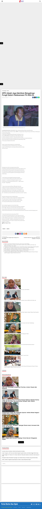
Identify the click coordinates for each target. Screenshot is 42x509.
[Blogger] (24, 234)
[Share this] (33, 97)
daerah (8, 228)
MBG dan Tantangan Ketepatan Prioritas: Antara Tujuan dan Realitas (16, 243)
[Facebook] (16, 234)
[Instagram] (20, 234)
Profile (19, 507)
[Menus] (2, 1)
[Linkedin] (22, 234)
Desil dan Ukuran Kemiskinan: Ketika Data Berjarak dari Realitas (13, 451)
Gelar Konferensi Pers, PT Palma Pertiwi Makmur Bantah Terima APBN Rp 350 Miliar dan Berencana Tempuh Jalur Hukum (20, 245)
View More (21, 442)
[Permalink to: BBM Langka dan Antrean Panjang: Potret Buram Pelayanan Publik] (12, 328)
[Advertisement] (6, 23)
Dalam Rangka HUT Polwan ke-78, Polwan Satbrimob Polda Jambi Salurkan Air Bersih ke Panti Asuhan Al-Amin (20, 455)
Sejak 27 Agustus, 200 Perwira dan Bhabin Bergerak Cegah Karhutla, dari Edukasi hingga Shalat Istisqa (20, 453)
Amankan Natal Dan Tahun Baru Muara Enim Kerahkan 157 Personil (32, 237)
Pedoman (23, 507)
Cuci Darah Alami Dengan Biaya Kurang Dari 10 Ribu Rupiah (10, 237)
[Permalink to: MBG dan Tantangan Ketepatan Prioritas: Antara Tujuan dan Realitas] (12, 284)
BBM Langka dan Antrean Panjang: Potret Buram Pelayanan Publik (16, 248)
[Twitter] (18, 234)
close (1, 43)
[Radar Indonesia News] (21, 1)
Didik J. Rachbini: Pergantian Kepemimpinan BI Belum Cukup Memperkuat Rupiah (16, 459)
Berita (3, 97)
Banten (4, 228)
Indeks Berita (28, 507)
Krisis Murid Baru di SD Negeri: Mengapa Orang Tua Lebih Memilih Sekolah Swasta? (19, 249)
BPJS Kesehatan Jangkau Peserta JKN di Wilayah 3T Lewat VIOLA (16, 250)
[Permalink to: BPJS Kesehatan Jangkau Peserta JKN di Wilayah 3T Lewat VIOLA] (12, 349)
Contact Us (15, 507)
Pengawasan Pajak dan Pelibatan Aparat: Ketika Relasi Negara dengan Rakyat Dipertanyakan (21, 246)
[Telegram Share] (37, 97)
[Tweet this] (35, 97)
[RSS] (26, 234)
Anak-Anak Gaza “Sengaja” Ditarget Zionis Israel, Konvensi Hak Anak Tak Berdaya (19, 247)
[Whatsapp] (39, 97)
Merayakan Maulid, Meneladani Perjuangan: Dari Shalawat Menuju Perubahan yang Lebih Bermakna (20, 457)
